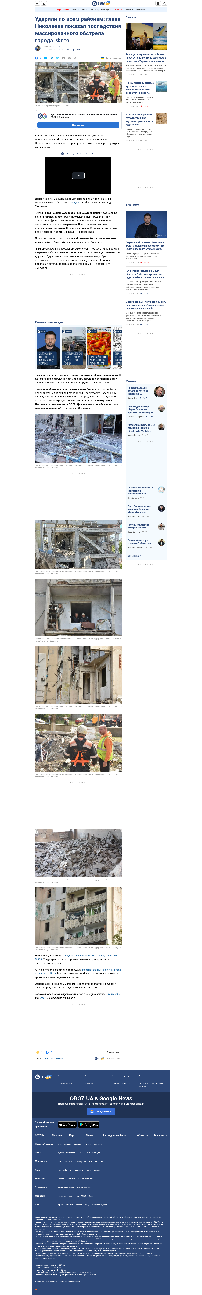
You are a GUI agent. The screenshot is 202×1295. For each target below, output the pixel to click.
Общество (142, 1135)
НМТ (103, 1161)
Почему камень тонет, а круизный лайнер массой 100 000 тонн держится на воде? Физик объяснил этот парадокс (140, 88)
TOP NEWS (132, 205)
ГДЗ (59, 1161)
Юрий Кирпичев (134, 532)
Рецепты (61, 1179)
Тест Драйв (62, 1170)
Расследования (111, 1135)
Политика (57, 1135)
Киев (60, 1144)
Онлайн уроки (80, 1161)
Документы (89, 1083)
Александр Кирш (134, 516)
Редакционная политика (53, 1058)
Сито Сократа (133, 498)
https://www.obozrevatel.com (125, 1217)
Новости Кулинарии (85, 1179)
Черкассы (97, 1144)
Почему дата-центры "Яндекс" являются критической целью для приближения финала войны (140, 409)
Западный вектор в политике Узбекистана (139, 542)
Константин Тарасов (136, 417)
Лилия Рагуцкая (49, 47)
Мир (71, 1135)
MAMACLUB (81, 1196)
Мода (87, 1205)
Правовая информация (121, 1076)
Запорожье (78, 1144)
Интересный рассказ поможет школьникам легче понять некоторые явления (139, 99)
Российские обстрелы (135, 10)
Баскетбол (70, 1153)
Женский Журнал (99, 1205)
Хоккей (81, 1153)
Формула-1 (97, 1153)
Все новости (160, 1135)
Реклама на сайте (65, 1083)
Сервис (97, 1170)
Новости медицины (66, 1196)
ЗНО (96, 1161)
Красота (79, 1205)
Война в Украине (79, 10)
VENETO (118, 10)
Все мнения (133, 556)
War (60, 47)
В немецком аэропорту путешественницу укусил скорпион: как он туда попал (139, 119)
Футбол (61, 1153)
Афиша (61, 1205)
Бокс (88, 1153)
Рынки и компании (66, 1187)
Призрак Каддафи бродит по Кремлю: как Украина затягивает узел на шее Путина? (138, 391)
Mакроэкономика (83, 1187)
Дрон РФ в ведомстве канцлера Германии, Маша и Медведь (139, 509)
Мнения (131, 381)
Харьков (67, 1144)
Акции (88, 1170)
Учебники (67, 1161)
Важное (131, 17)
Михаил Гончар (134, 435)
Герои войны (63, 10)
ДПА (90, 1161)
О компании (63, 1076)
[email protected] (66, 1275)
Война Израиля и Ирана (101, 10)
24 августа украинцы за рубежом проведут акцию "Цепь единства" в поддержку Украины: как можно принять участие (146, 58)
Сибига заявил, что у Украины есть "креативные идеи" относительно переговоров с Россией (146, 305)
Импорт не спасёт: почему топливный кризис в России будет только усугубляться (141, 428)
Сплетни (69, 1205)
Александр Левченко (136, 548)
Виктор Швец (133, 398)
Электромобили (76, 1170)
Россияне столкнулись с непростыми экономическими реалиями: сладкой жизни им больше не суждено (141, 490)
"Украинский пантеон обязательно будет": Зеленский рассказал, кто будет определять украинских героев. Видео (145, 246)
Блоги (123, 1135)
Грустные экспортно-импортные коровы (139, 526)
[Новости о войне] (99, 1059)
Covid (91, 1196)
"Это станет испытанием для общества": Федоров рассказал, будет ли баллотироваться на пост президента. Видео (146, 274)
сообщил (73, 202)
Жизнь (89, 1135)
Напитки (71, 1179)
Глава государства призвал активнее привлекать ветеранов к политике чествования (142, 256)
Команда (88, 1076)
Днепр (88, 1144)
